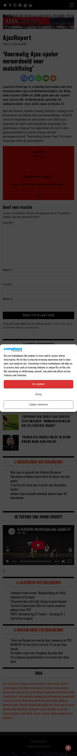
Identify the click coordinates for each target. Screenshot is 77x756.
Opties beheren (38, 404)
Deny (38, 394)
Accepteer (38, 384)
